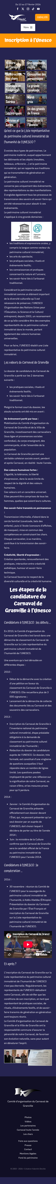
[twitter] (23, 9)
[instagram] (28, 9)
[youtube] (38, 9)
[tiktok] (33, 9)
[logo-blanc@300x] (17, 14)
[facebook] (17, 9)
